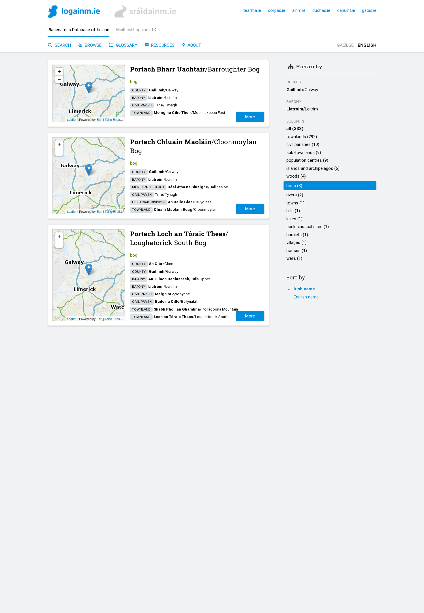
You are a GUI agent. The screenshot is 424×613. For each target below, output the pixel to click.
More (250, 116)
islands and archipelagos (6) (312, 168)
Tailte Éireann (114, 119)
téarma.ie (252, 10)
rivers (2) (294, 195)
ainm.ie (298, 10)
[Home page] (74, 12)
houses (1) (296, 250)
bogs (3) (294, 185)
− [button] (59, 79)
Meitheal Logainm (133, 29)
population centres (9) (307, 160)
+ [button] (59, 71)
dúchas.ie (321, 10)
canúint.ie (346, 10)
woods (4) (296, 176)
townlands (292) (301, 136)
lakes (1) (294, 218)
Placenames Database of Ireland (78, 29)
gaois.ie (369, 10)
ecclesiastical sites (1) (307, 226)
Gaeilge (345, 45)
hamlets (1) (297, 234)
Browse (93, 45)
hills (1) (293, 210)
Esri (99, 119)
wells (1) (294, 258)
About (193, 45)
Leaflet (71, 119)
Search (62, 45)
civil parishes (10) (302, 144)
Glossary (126, 45)
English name (306, 297)
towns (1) (295, 203)
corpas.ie (276, 10)
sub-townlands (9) (303, 152)
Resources (162, 45)
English (367, 45)
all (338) (294, 128)
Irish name (304, 289)
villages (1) (296, 242)
